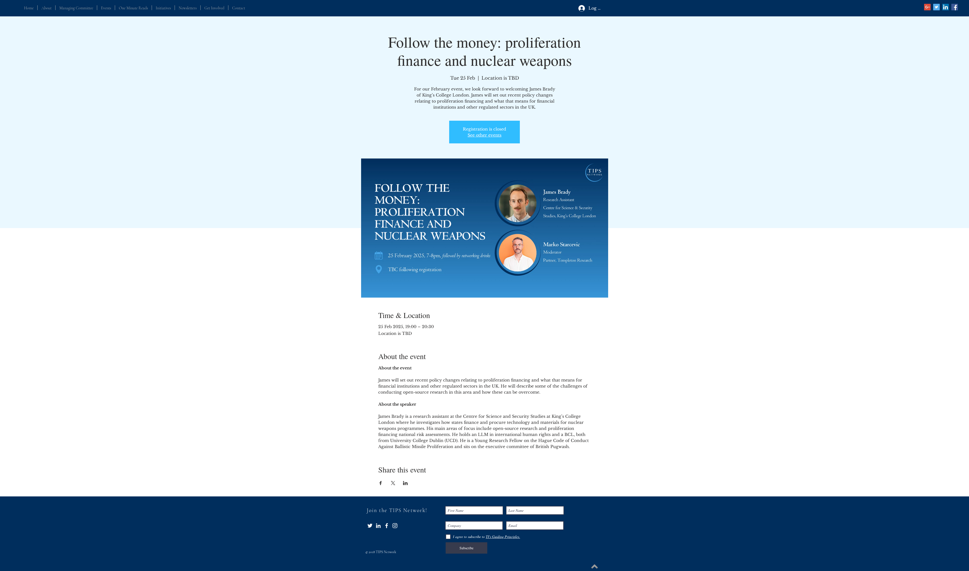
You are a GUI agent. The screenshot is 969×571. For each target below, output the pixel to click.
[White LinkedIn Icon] (378, 525)
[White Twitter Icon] (370, 525)
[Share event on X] (393, 483)
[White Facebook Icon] (386, 525)
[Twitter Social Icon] (936, 7)
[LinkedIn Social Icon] (945, 7)
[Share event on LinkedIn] (405, 483)
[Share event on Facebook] (380, 483)
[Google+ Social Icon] (927, 7)
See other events (484, 135)
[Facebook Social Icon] (954, 7)
